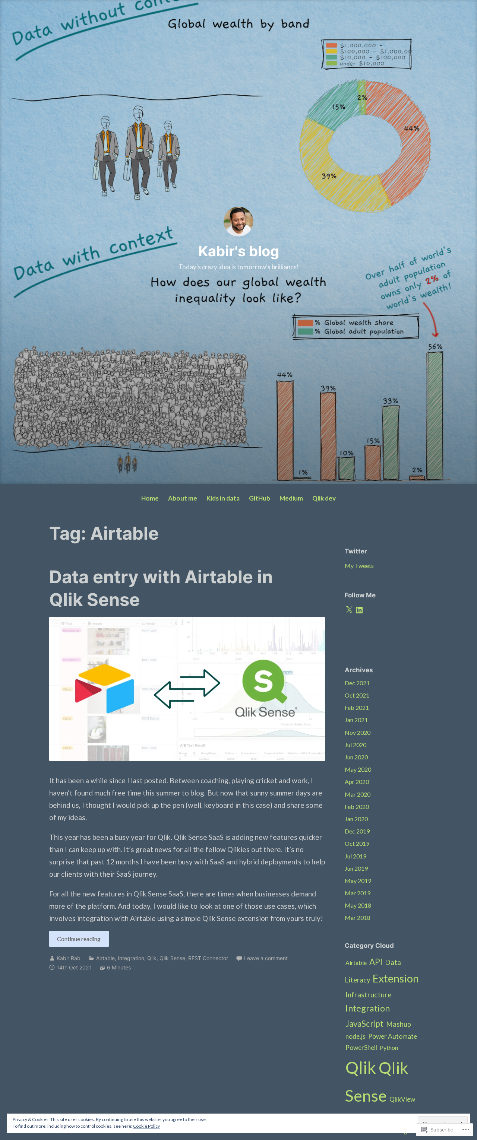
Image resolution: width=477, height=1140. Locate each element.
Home (150, 498)
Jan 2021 (356, 719)
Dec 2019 (357, 831)
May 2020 (358, 769)
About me (182, 498)
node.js (355, 1036)
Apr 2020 (357, 781)
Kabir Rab (68, 958)
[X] (349, 610)
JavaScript (364, 1024)
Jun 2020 (356, 756)
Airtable (105, 958)
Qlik (152, 958)
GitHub (259, 498)
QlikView (402, 1099)
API (375, 962)
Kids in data (223, 498)
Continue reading (75, 941)
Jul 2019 (355, 856)
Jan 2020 (356, 818)
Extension (396, 978)
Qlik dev (324, 498)
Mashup (398, 1024)
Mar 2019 (357, 892)
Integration (131, 958)
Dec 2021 (357, 682)
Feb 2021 (357, 707)
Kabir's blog (238, 251)
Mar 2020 (357, 794)
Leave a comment (266, 958)
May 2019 (358, 880)
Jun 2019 (356, 868)
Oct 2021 (357, 695)
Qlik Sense (172, 958)
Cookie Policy (146, 1126)
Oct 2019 (357, 843)
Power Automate (392, 1036)
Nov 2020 (357, 732)
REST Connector (208, 958)
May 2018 (358, 905)
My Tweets (359, 565)
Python (389, 1047)
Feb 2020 (357, 806)
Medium (291, 498)
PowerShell (361, 1047)
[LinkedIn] (359, 610)
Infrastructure (368, 994)
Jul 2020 (355, 744)
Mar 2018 (357, 917)
